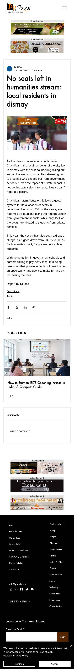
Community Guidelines (19, 556)
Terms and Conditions (19, 550)
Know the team (15, 531)
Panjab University (58, 524)
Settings (19, 664)
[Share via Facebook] (8, 307)
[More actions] (65, 69)
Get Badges (14, 537)
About (11, 525)
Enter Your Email (14, 629)
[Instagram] (10, 589)
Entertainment (56, 549)
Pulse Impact (55, 599)
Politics (53, 555)
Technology (54, 587)
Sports (52, 580)
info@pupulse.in (17, 584)
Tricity (10, 296)
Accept (54, 664)
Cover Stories (55, 606)
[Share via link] (33, 307)
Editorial (53, 568)
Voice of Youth (55, 574)
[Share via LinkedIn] (25, 307)
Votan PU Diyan (57, 562)
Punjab (53, 536)
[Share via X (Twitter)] (16, 307)
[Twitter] (26, 589)
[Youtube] (32, 589)
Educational (13, 291)
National (54, 543)
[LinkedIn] (16, 589)
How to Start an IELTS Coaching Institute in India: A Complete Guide (36, 385)
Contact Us (14, 569)
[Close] (69, 648)
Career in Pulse (16, 563)
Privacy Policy (15, 544)
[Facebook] (21, 589)
